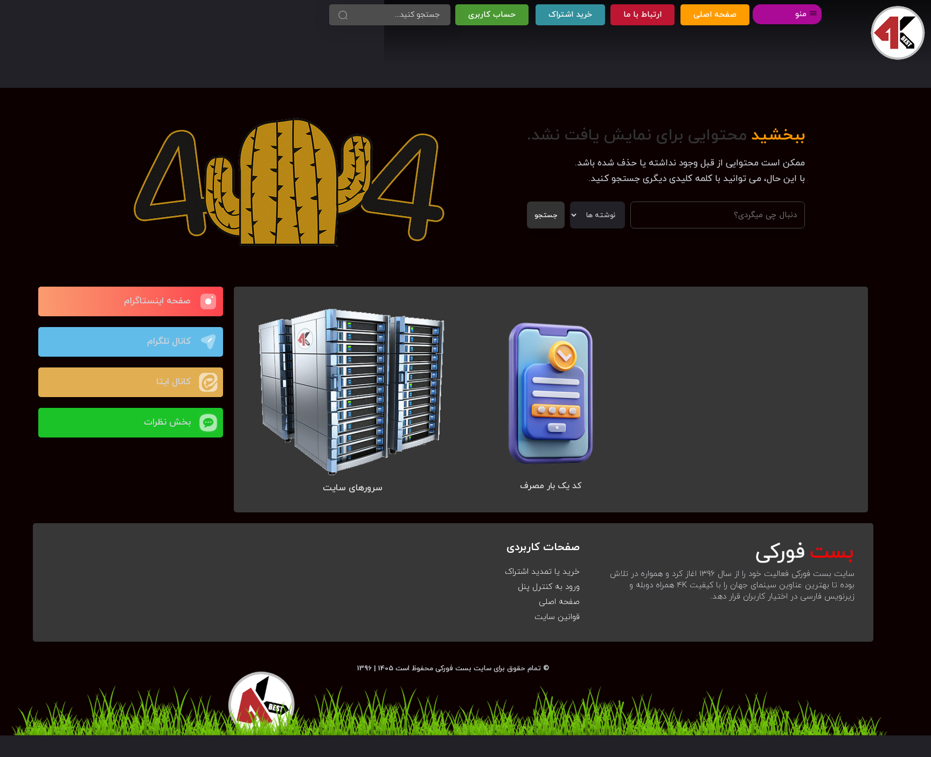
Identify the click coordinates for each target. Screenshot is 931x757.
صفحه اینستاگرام (157, 301)
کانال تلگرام (169, 341)
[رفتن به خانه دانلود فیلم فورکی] (898, 33)
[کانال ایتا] (208, 382)
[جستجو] (342, 14)
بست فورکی (453, 668)
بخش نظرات (167, 422)
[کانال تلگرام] (208, 341)
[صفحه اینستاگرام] (208, 301)
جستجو (545, 215)
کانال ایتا (173, 382)
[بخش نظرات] (208, 422)
